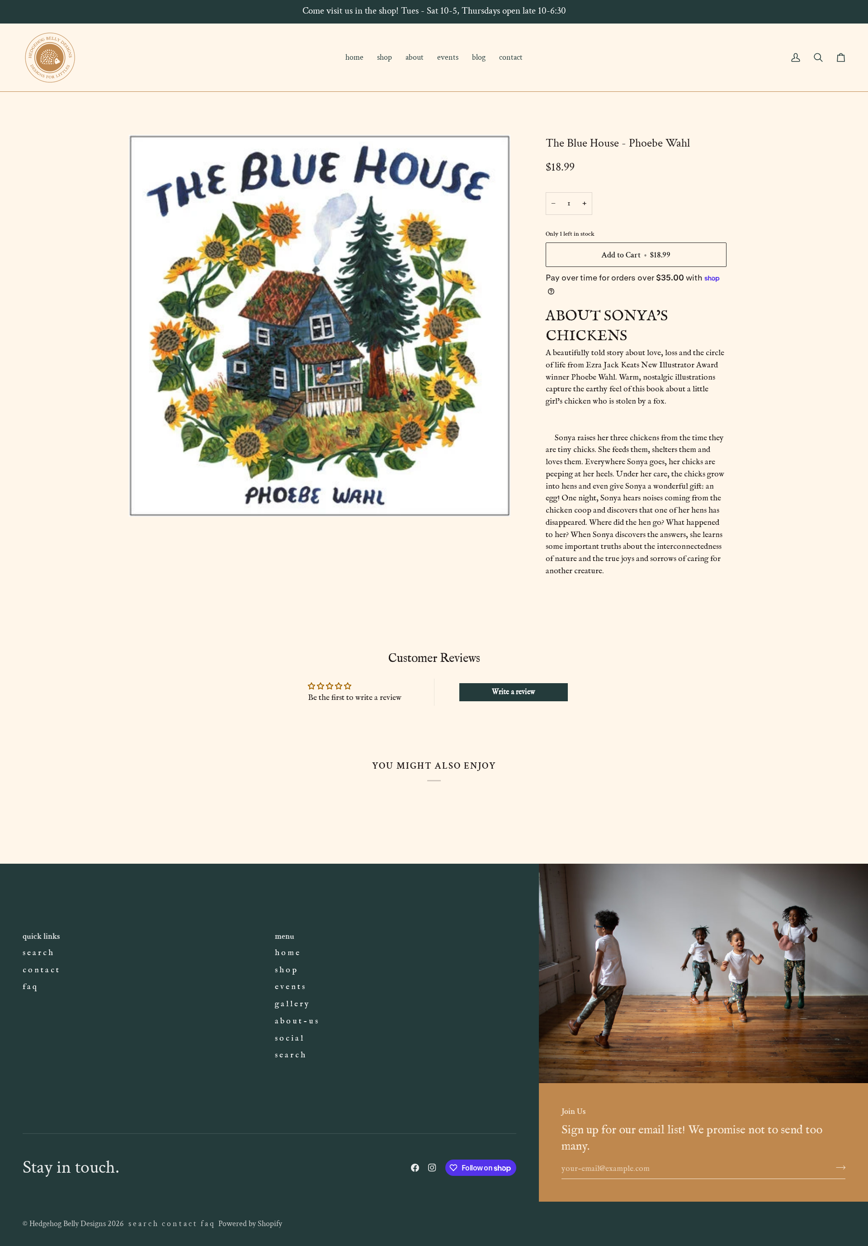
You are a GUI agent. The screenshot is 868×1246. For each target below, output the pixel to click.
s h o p (286, 970)
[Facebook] (415, 1168)
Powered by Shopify (250, 1223)
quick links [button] (41, 936)
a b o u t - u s (296, 1021)
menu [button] (284, 936)
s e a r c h (38, 953)
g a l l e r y (292, 1004)
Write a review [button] (513, 692)
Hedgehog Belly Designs (67, 1223)
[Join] (837, 1167)
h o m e (287, 953)
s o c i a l (289, 1038)
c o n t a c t (41, 970)
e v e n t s (290, 987)
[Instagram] (432, 1168)
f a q (30, 987)
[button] (384, 57)
